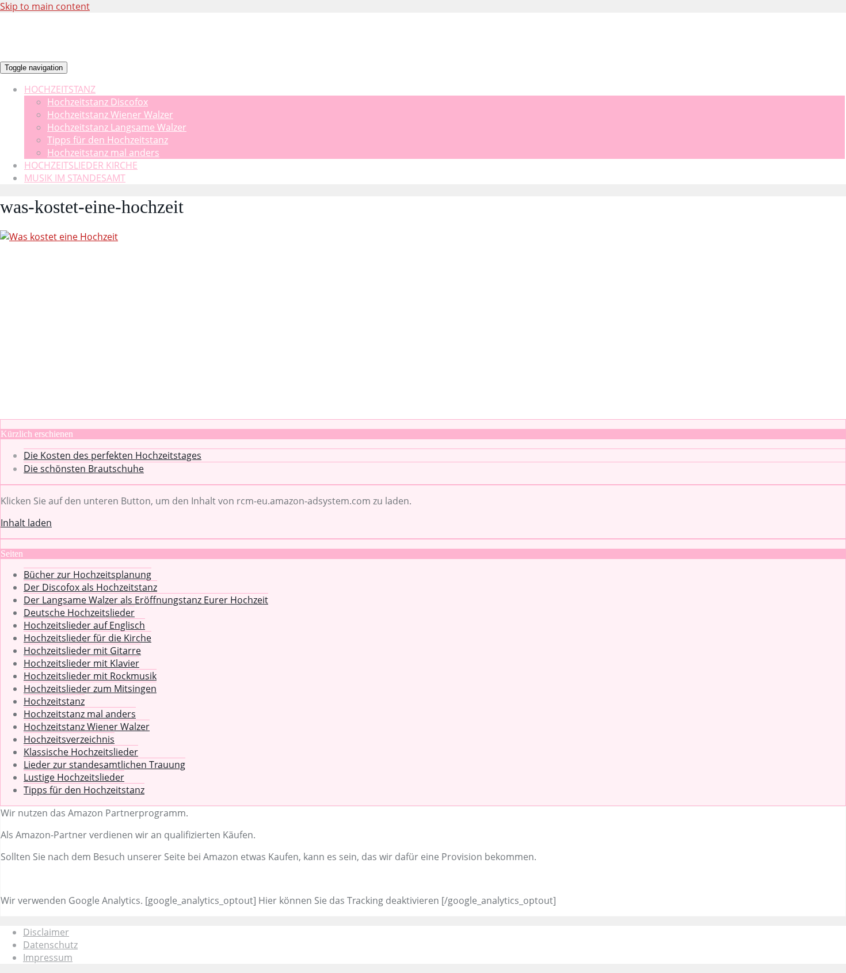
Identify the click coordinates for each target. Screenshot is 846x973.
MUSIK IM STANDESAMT (74, 178)
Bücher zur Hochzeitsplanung (87, 574)
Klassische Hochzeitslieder (81, 752)
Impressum (48, 957)
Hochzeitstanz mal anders (103, 152)
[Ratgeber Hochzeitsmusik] (294, 66)
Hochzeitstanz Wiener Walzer (110, 114)
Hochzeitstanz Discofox (97, 102)
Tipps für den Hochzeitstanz (107, 140)
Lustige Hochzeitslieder (74, 777)
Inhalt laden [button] (26, 522)
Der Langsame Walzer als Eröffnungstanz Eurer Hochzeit (146, 600)
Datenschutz (50, 944)
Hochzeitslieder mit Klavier (81, 663)
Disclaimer (46, 932)
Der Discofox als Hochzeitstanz (90, 587)
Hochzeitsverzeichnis (69, 739)
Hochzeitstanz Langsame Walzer (116, 127)
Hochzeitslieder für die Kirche (87, 638)
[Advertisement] (423, 332)
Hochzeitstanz (54, 701)
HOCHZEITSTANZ (60, 89)
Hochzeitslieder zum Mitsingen (90, 688)
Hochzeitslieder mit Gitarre (82, 650)
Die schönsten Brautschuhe (84, 468)
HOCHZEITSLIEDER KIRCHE (81, 165)
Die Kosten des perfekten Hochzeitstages (112, 455)
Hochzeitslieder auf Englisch (84, 625)
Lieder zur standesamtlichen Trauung (104, 764)
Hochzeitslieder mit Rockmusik (90, 676)
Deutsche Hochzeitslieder (79, 612)
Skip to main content (45, 6)
